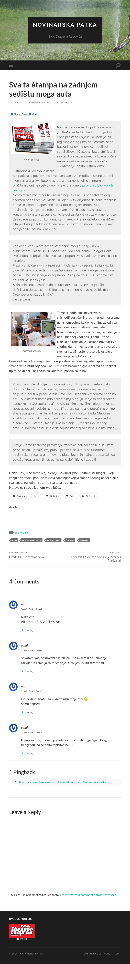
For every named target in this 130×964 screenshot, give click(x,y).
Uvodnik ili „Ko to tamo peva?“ (27, 555)
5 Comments (63, 102)
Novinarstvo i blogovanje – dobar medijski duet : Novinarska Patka (62, 782)
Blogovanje (21, 532)
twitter (84, 540)
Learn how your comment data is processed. (88, 895)
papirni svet (53, 540)
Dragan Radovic (39, 102)
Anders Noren (102, 953)
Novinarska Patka (65, 25)
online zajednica (31, 540)
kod (14, 540)
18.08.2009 (16, 102)
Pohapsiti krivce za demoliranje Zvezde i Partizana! (96, 556)
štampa (70, 540)
